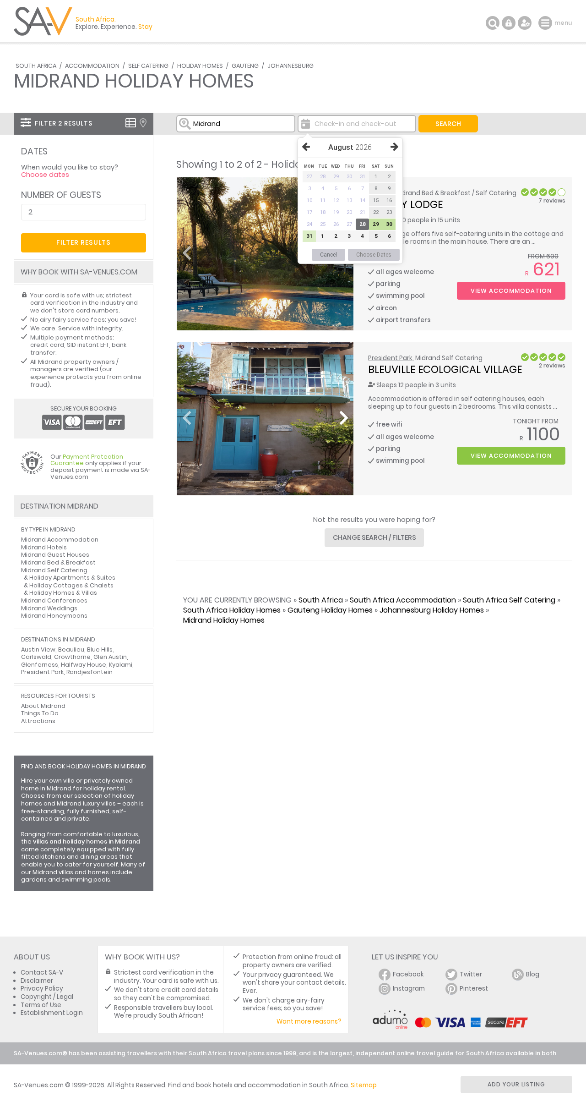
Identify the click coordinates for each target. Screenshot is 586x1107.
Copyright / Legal (47, 996)
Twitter (471, 974)
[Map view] (143, 122)
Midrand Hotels (44, 547)
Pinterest (474, 988)
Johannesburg (290, 66)
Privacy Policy (42, 988)
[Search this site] (492, 23)
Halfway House (83, 665)
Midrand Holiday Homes (224, 620)
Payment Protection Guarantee (86, 460)
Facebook (408, 974)
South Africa (36, 66)
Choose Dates (373, 255)
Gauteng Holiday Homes (330, 610)
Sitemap (364, 1085)
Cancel (328, 255)
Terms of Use (41, 1005)
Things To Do (40, 713)
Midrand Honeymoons (54, 615)
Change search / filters (374, 537)
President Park (390, 358)
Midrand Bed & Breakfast (58, 562)
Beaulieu (71, 649)
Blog (532, 974)
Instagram (409, 988)
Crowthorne (72, 657)
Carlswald (36, 657)
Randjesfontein (89, 672)
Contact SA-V (42, 972)
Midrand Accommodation (59, 539)
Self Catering (148, 66)
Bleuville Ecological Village (445, 369)
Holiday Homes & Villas (63, 593)
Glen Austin (110, 657)
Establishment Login (52, 1012)
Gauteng (245, 66)
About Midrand (43, 706)
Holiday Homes (200, 66)
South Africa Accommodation (403, 600)
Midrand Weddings (49, 608)
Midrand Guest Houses (55, 555)
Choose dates (45, 174)
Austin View (38, 649)
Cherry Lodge (405, 204)
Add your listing (516, 1084)
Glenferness (39, 665)
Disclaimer (37, 980)
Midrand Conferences (54, 600)
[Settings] (525, 23)
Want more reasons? (309, 1021)
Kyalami (120, 665)
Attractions (38, 721)
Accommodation (92, 66)
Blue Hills (100, 649)
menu (546, 23)
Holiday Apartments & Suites (72, 577)
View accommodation (511, 291)
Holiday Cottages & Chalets (71, 585)
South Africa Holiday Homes (232, 610)
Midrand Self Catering (54, 570)
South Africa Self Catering (509, 600)
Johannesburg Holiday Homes (432, 610)
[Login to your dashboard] (508, 23)
